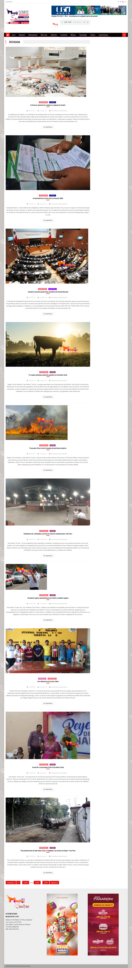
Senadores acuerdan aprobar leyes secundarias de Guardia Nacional (48, 292)
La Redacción (43, 111)
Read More (48, 127)
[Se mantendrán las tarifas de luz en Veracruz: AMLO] (48, 162)
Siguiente (54, 883)
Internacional (32, 34)
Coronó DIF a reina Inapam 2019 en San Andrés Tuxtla (48, 767)
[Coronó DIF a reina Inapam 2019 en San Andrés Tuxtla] (48, 735)
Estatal (52, 102)
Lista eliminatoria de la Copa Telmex (48, 681)
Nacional (22, 34)
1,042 (37, 883)
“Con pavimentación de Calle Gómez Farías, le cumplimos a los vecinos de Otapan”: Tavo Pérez (48, 850)
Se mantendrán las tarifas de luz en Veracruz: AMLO (48, 198)
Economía (63, 34)
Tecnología (83, 34)
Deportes (54, 34)
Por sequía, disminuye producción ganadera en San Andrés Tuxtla (48, 375)
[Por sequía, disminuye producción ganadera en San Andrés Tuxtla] (48, 344)
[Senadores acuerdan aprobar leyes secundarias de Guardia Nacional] (48, 256)
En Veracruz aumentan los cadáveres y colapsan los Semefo (47, 105)
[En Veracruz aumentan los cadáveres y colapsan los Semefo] (48, 72)
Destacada (43, 102)
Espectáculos (103, 34)
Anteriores (10, 883)
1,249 (46, 883)
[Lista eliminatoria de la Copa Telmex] (48, 650)
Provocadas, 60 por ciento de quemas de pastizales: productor (47, 448)
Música (73, 34)
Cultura (92, 34)
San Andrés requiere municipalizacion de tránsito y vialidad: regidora (47, 598)
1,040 (25, 883)
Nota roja (44, 34)
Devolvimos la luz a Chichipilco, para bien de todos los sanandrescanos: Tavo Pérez (48, 533)
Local (13, 34)
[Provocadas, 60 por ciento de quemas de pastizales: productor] (48, 422)
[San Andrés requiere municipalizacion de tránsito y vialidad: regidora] (48, 577)
